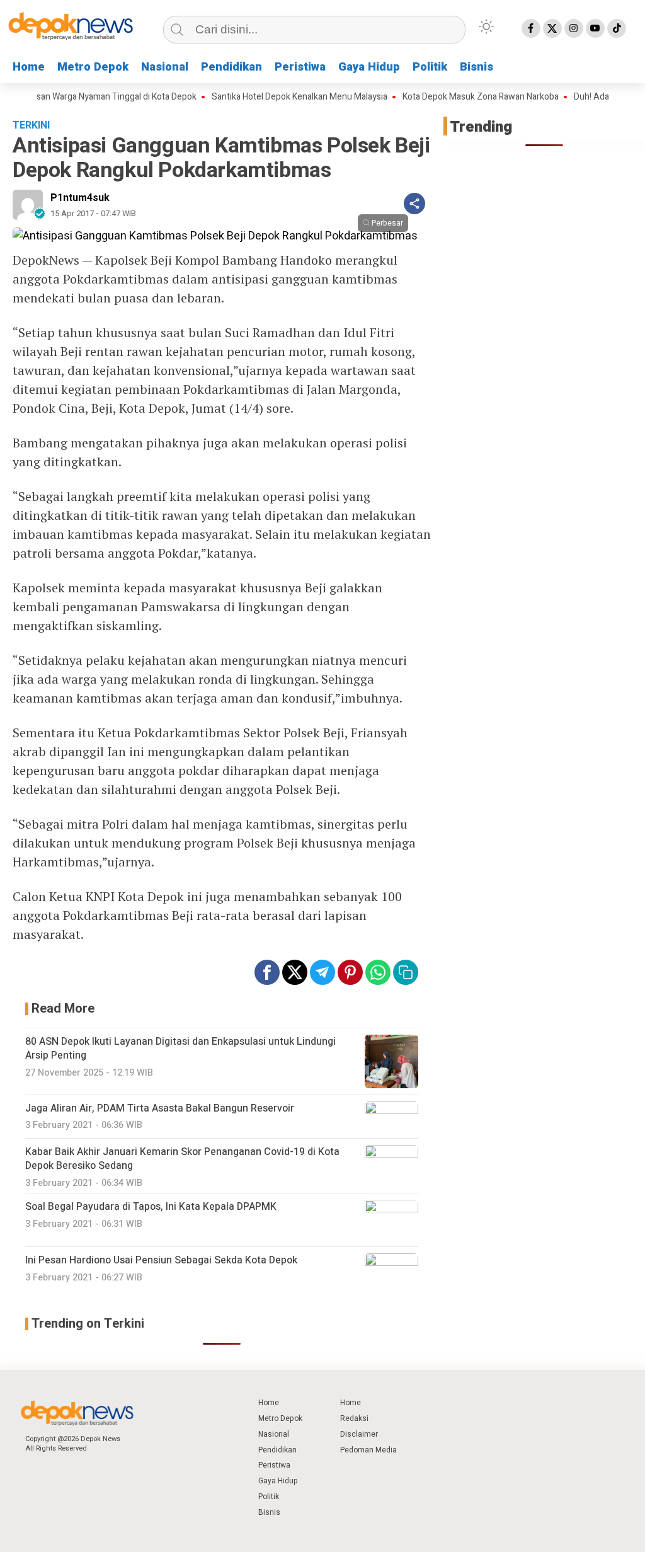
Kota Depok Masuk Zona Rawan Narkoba (462, 97)
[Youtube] (595, 28)
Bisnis (476, 67)
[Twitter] (552, 28)
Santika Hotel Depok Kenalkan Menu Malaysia (281, 97)
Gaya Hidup (369, 67)
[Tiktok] (616, 28)
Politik (430, 67)
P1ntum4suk (80, 197)
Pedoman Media (368, 1450)
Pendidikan (231, 67)
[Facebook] (531, 28)
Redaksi (354, 1418)
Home (29, 67)
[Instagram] (573, 28)
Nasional (164, 67)
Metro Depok (92, 67)
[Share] (414, 203)
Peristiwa (300, 67)
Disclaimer (359, 1434)
